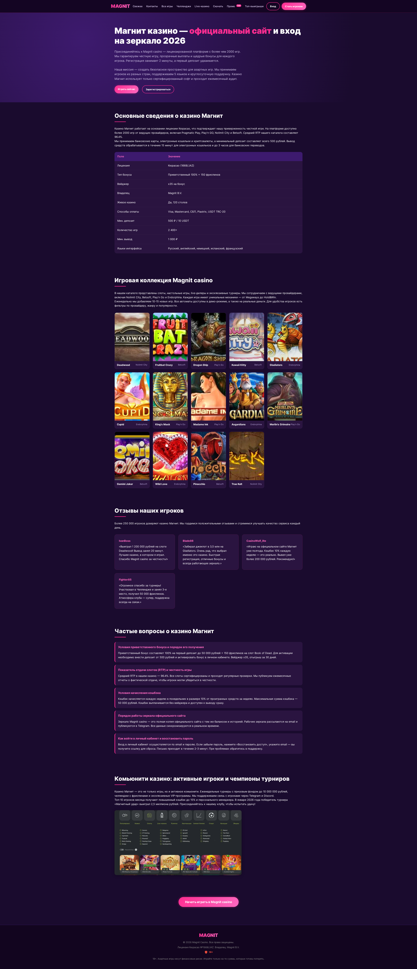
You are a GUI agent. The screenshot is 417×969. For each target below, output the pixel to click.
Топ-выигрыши (254, 6)
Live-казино (202, 6)
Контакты (152, 6)
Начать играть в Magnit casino (208, 902)
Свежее (138, 6)
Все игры (167, 6)
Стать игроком (294, 6)
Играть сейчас (126, 89)
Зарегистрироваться (158, 89)
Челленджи (184, 6)
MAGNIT (120, 6)
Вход (273, 6)
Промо (233, 6)
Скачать (218, 6)
